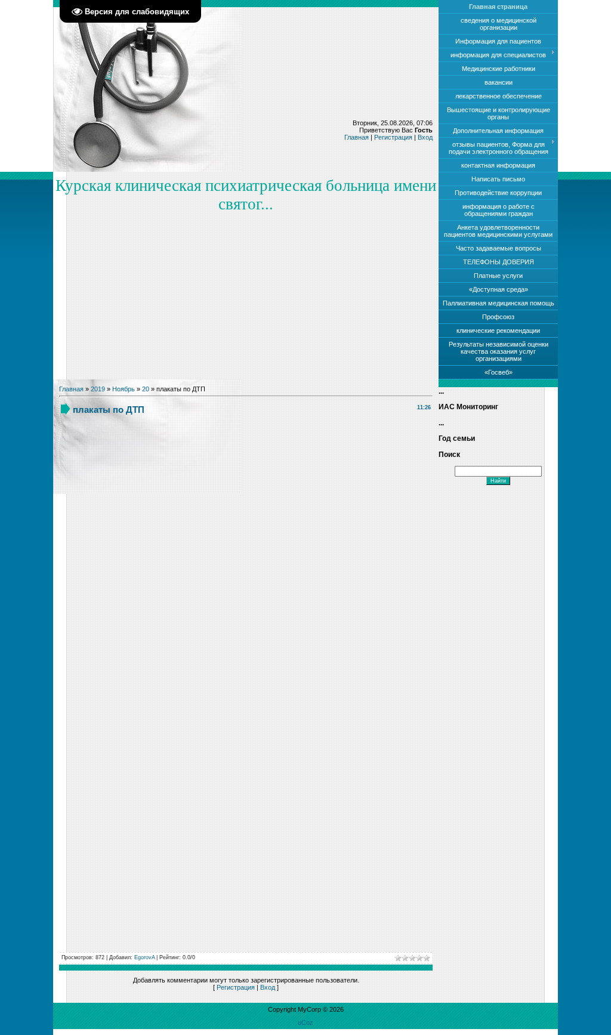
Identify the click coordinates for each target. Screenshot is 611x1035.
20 (145, 389)
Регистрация (393, 137)
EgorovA (144, 957)
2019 (98, 389)
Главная (356, 137)
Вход (425, 137)
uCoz (305, 1022)
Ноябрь (123, 389)
